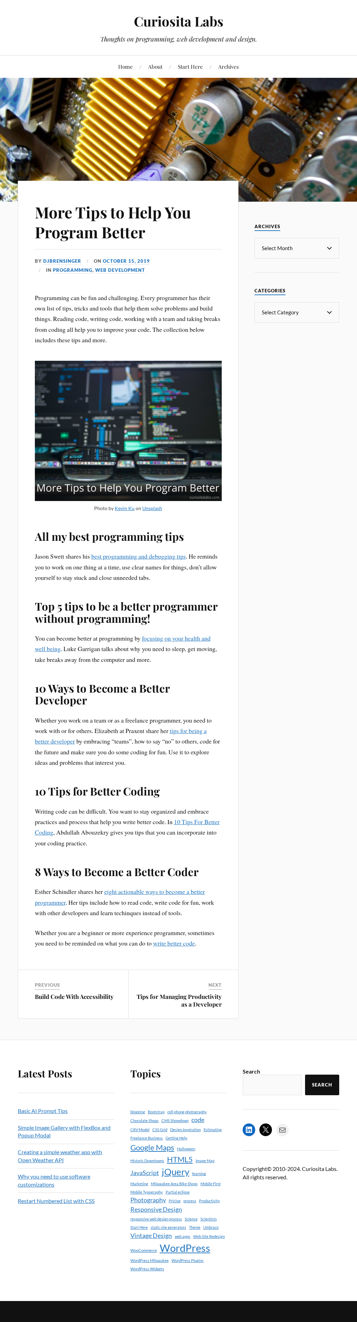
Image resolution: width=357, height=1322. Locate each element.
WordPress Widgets (147, 1269)
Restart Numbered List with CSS (56, 1200)
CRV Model (140, 1129)
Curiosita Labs (178, 21)
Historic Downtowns (147, 1160)
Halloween (186, 1149)
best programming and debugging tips (138, 556)
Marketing (139, 1183)
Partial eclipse (178, 1192)
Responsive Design (156, 1209)
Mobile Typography (146, 1192)
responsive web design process (156, 1219)
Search (251, 1071)
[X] (265, 1129)
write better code (174, 943)
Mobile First (210, 1183)
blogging (137, 1112)
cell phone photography (187, 1112)
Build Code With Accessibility (74, 996)
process (189, 1200)
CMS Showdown (175, 1120)
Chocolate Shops (144, 1120)
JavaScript (144, 1173)
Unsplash (152, 508)
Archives (228, 66)
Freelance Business (146, 1138)
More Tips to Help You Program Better (113, 222)
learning (199, 1173)
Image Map (205, 1160)
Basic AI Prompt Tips (43, 1110)
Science (191, 1219)
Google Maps (152, 1147)
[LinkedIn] (249, 1129)
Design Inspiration (185, 1129)
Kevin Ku (125, 508)
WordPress (185, 1248)
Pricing (175, 1200)
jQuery (175, 1171)
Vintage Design (151, 1235)
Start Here (190, 66)
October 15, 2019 (126, 261)
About (155, 66)
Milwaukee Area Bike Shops (174, 1183)
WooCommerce (143, 1250)
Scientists (208, 1219)
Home (125, 66)
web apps (182, 1236)
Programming (72, 270)
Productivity (209, 1200)
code (197, 1119)
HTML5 (180, 1159)
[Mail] (282, 1130)
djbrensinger (62, 261)
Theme (194, 1227)
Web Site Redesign (209, 1236)
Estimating (213, 1129)
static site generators (168, 1227)
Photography (148, 1200)
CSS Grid (159, 1129)
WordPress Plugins (188, 1260)
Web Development (120, 270)
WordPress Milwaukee (149, 1260)
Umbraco (211, 1227)
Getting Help (176, 1138)
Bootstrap (156, 1112)
